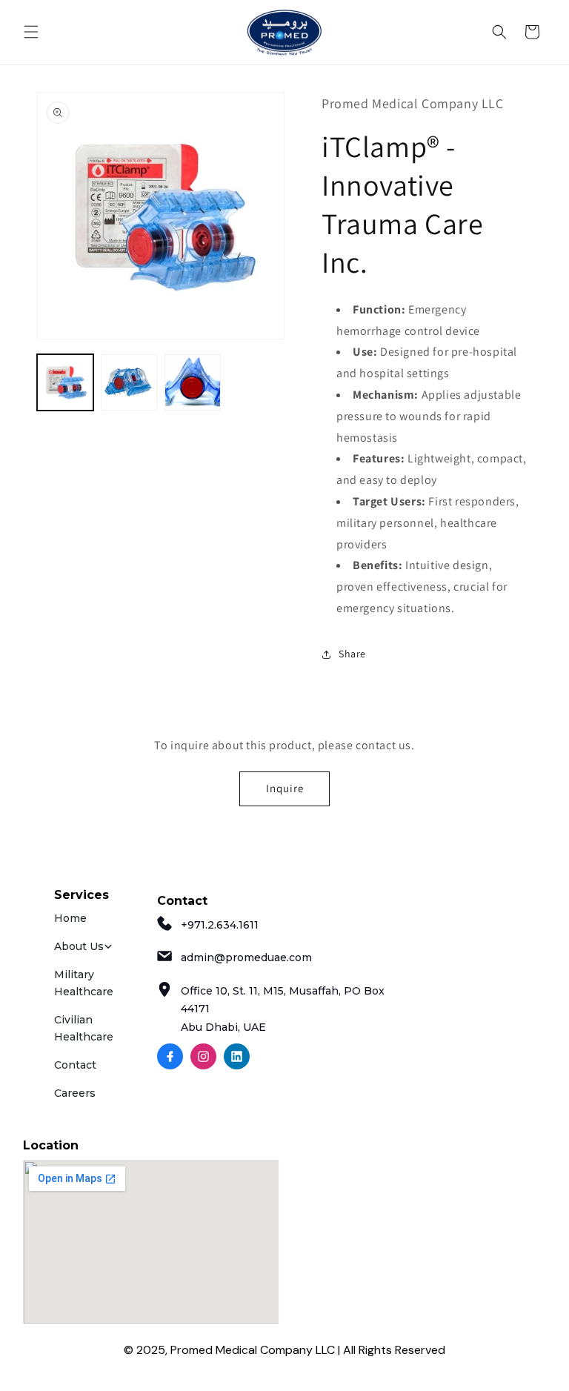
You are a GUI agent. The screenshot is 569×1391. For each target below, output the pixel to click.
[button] (31, 32)
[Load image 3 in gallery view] (192, 382)
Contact (75, 1065)
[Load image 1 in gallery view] (65, 382)
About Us (79, 946)
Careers (75, 1093)
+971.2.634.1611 (220, 925)
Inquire (285, 788)
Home (70, 918)
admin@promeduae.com (246, 957)
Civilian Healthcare (83, 1028)
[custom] (170, 1056)
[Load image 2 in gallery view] (129, 382)
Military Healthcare (83, 982)
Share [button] (352, 653)
